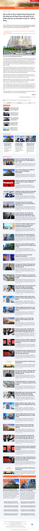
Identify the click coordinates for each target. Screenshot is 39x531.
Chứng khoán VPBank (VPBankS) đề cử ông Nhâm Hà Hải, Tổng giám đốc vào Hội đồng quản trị (25, 266)
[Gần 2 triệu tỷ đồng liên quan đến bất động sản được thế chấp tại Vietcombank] (8, 139)
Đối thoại (20, 188)
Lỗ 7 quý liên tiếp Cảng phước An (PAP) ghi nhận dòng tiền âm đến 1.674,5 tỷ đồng (25, 500)
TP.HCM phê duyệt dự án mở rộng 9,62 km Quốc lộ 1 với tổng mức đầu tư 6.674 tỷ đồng (25, 276)
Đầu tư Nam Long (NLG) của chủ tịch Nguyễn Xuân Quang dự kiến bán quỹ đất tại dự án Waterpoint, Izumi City (24, 479)
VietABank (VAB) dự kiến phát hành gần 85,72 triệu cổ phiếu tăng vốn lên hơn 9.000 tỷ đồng (19, 144)
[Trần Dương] (19, 3)
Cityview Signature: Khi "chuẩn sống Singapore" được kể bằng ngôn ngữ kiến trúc (24, 319)
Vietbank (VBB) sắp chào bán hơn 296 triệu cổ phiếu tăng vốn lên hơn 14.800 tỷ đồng (25, 309)
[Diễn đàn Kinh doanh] (19, 8)
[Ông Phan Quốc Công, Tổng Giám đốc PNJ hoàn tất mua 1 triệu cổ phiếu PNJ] (31, 139)
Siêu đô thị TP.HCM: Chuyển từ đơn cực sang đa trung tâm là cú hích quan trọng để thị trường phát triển (25, 225)
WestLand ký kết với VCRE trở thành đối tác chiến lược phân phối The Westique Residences (25, 341)
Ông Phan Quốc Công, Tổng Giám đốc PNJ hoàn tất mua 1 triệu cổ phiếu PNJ (30, 144)
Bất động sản (21, 326)
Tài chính (20, 199)
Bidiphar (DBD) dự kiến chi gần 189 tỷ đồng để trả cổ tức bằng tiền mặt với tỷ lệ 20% (25, 298)
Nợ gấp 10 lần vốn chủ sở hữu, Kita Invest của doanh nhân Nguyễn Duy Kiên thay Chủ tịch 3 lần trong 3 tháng (25, 214)
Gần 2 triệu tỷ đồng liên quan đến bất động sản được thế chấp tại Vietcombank (8, 144)
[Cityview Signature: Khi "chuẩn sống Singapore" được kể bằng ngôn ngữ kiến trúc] (9, 320)
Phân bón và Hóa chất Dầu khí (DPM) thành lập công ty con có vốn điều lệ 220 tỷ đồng (25, 245)
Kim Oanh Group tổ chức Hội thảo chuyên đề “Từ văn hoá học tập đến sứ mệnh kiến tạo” (25, 204)
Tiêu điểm (21, 389)
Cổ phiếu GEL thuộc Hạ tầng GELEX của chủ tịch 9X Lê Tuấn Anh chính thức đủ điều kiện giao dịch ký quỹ (25, 352)
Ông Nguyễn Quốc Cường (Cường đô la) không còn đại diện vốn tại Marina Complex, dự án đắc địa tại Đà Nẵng (25, 287)
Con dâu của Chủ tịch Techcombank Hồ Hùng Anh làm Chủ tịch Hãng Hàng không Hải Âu (25, 511)
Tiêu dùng (21, 261)
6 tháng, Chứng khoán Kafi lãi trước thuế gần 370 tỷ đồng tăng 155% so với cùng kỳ (25, 522)
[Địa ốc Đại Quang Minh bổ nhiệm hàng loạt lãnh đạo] (9, 364)
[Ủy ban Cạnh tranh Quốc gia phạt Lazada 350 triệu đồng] (9, 257)
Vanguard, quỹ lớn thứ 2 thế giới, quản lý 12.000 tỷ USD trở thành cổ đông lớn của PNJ (25, 182)
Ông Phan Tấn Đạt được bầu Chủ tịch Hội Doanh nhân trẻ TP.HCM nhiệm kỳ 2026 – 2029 (24, 160)
